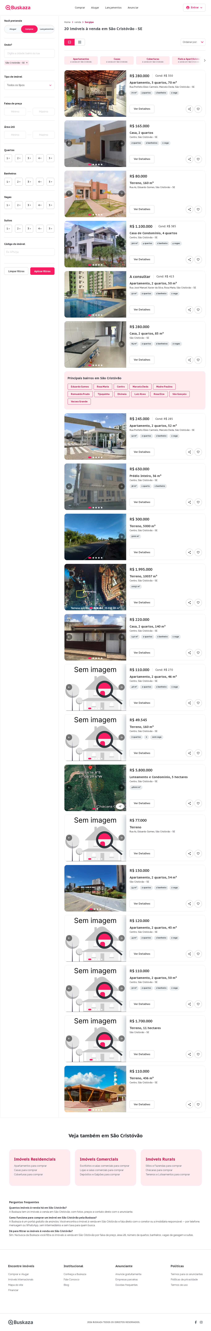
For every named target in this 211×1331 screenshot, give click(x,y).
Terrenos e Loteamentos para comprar (168, 1174)
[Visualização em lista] (69, 42)
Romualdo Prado (80, 394)
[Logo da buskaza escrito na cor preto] (20, 1322)
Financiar (13, 1290)
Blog (66, 1285)
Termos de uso (179, 1285)
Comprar (80, 7)
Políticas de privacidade (184, 1279)
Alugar (95, 7)
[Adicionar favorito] (198, 109)
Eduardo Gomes (80, 386)
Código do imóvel (14, 244)
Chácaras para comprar (159, 1170)
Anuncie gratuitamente (128, 1274)
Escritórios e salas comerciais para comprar (104, 1165)
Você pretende (13, 20)
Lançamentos (113, 7)
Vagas (7, 197)
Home (67, 22)
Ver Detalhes (142, 108)
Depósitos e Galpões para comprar (100, 1174)
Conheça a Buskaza (75, 1274)
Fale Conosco (71, 1279)
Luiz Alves (140, 394)
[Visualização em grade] (80, 42)
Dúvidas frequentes (126, 1285)
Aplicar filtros (42, 271)
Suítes (8, 220)
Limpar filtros (16, 271)
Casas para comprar (25, 1170)
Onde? (8, 44)
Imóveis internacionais (20, 1279)
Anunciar (133, 7)
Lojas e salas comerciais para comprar (102, 1170)
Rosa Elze (159, 394)
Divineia (122, 394)
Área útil (9, 126)
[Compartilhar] (189, 109)
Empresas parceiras (126, 1279)
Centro (121, 386)
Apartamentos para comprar (30, 1165)
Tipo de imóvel (13, 76)
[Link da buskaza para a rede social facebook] (195, 1322)
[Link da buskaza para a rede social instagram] (201, 1322)
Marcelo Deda (140, 386)
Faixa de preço (13, 103)
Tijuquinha (104, 394)
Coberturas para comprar (28, 1174)
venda (77, 22)
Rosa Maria (103, 386)
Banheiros (10, 173)
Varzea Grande (79, 401)
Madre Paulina (164, 386)
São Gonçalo (179, 394)
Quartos (9, 150)
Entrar (195, 7)
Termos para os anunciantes (187, 1274)
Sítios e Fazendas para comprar (164, 1165)
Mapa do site (15, 1285)
